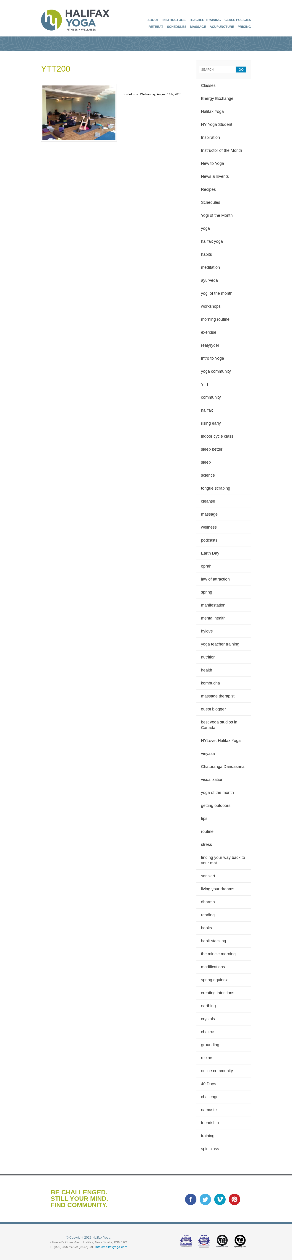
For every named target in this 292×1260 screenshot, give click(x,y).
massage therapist (218, 696)
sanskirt (208, 876)
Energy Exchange (217, 98)
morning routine (215, 319)
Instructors (173, 20)
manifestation (213, 605)
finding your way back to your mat (223, 860)
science (208, 475)
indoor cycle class (217, 436)
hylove (207, 631)
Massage (198, 26)
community (211, 397)
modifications (213, 967)
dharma (208, 902)
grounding (210, 1045)
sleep (206, 462)
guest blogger (213, 709)
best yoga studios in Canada (219, 725)
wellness (209, 527)
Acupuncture (222, 26)
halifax (207, 410)
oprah (206, 566)
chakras (208, 1032)
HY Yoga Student (216, 124)
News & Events (215, 176)
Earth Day (210, 553)
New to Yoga (212, 163)
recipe (206, 1058)
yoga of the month (217, 792)
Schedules (176, 26)
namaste (209, 1110)
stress (206, 844)
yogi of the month (216, 293)
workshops (211, 306)
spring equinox (214, 980)
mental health (213, 618)
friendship (210, 1123)
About (153, 20)
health (206, 670)
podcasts (209, 540)
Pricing (244, 26)
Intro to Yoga (212, 358)
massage (209, 514)
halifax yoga (212, 241)
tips (204, 818)
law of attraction (215, 579)
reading (208, 915)
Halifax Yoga (212, 111)
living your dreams (217, 889)
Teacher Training (205, 20)
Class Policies (237, 20)
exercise (208, 332)
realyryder (210, 345)
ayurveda (209, 280)
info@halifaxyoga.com (111, 1247)
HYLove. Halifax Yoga (221, 740)
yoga (205, 228)
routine (207, 831)
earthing (208, 1006)
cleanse (208, 501)
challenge (210, 1097)
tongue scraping (215, 488)
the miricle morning (218, 954)
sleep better (211, 449)
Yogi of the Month (217, 215)
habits (206, 254)
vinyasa (208, 753)
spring (206, 592)
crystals (208, 1019)
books (206, 928)
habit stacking (213, 941)
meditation (210, 267)
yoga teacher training (220, 644)
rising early (211, 423)
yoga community (216, 371)
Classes (208, 85)
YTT (205, 384)
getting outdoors (215, 805)
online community (217, 1071)
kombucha (210, 683)
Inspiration (210, 137)
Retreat (156, 26)
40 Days (208, 1084)
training (207, 1135)
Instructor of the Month (221, 150)
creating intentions (217, 993)
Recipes (208, 189)
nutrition (208, 657)
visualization (212, 779)
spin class (210, 1148)
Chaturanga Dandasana (223, 766)
